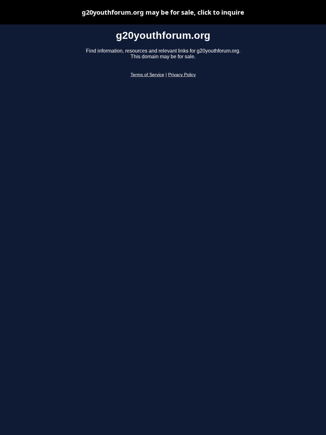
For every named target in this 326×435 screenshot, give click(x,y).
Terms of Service (147, 74)
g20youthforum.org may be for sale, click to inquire (163, 12)
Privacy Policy (182, 74)
